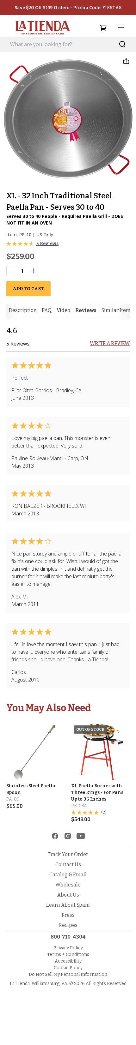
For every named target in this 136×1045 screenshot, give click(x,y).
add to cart (28, 288)
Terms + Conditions (68, 954)
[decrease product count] (10, 271)
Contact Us (68, 865)
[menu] (121, 28)
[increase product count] (34, 271)
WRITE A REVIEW (110, 343)
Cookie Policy (68, 967)
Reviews (85, 310)
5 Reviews (47, 243)
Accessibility (68, 961)
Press (68, 915)
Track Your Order (68, 854)
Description (23, 310)
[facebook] (55, 836)
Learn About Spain (68, 905)
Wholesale (68, 885)
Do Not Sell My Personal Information (68, 974)
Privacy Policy (68, 948)
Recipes (68, 925)
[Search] (122, 44)
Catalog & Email (68, 875)
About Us (68, 895)
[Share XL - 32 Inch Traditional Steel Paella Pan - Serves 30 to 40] (126, 61)
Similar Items (117, 310)
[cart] (103, 27)
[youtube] (81, 836)
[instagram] (67, 836)
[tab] (22, 310)
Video (63, 310)
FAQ (47, 310)
